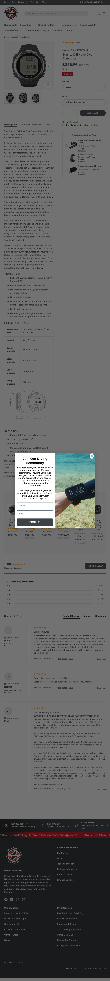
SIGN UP (34, 522)
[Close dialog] (91, 456)
